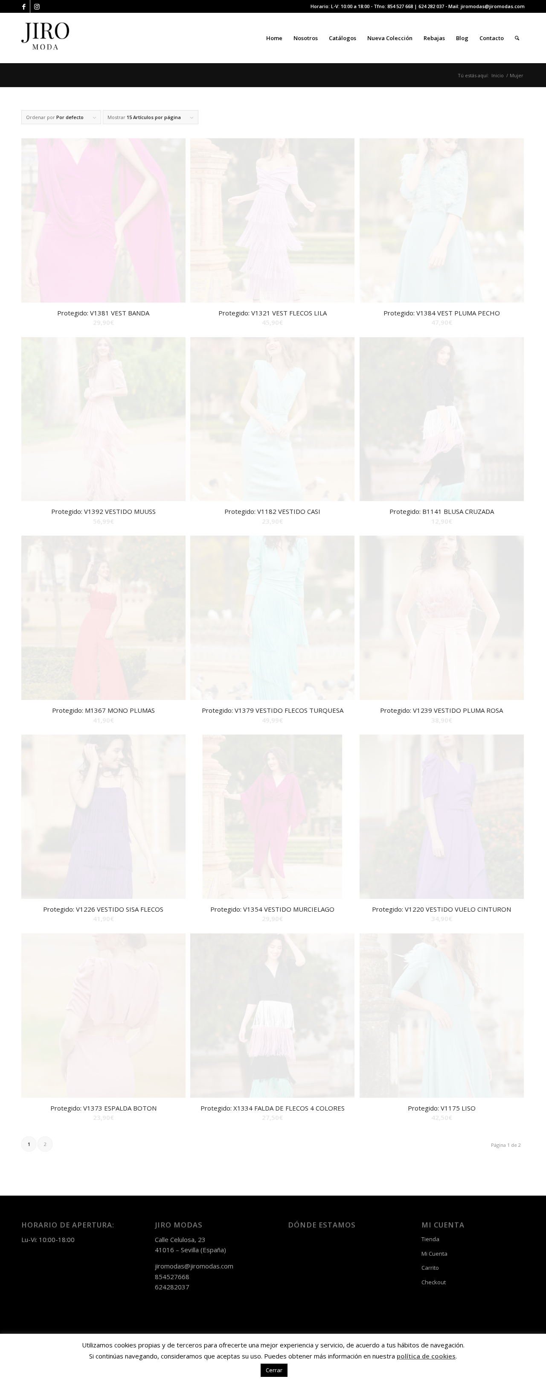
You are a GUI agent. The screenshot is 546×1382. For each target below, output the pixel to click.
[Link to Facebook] (23, 6)
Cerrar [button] (274, 1370)
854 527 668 (400, 6)
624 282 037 (431, 6)
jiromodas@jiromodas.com (493, 6)
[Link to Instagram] (36, 6)
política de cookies (426, 1356)
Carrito (430, 1267)
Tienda (430, 1239)
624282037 (172, 1287)
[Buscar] (517, 38)
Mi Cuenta (434, 1253)
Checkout (433, 1282)
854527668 (172, 1276)
